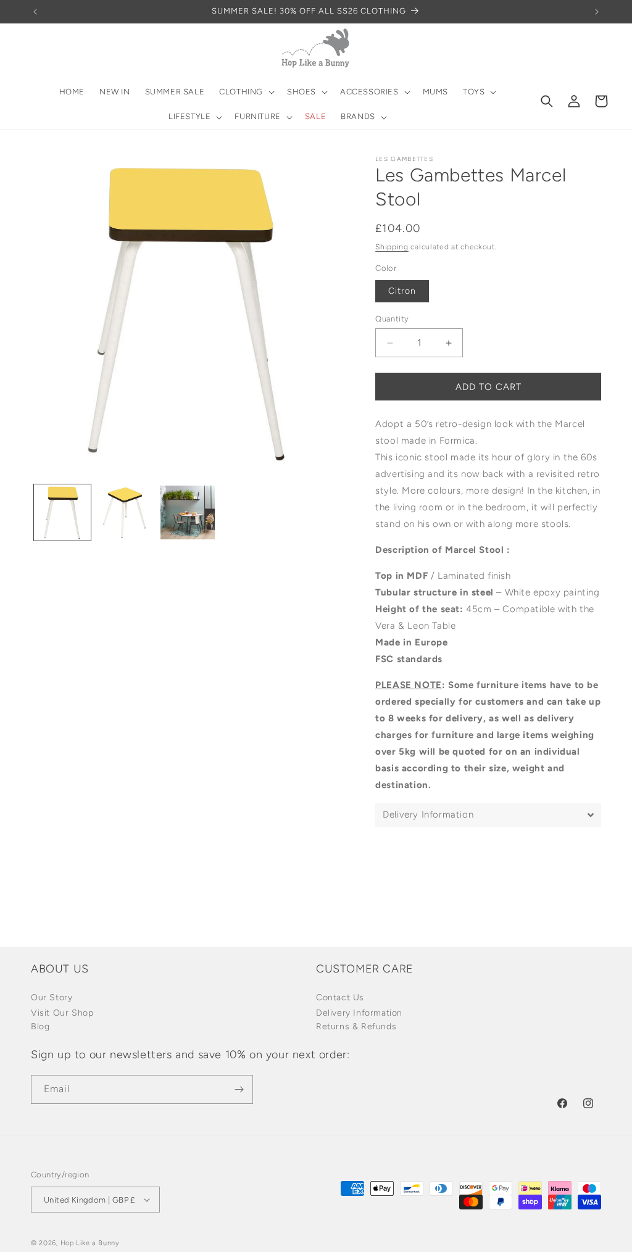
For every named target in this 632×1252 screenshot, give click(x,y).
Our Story (51, 997)
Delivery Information (359, 1013)
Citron (402, 291)
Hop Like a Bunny (90, 1243)
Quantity (392, 318)
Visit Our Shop (62, 1013)
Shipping (392, 247)
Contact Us (340, 997)
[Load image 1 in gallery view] (62, 512)
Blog (40, 1026)
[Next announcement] (596, 11)
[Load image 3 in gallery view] (187, 512)
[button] (246, 92)
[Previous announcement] (35, 11)
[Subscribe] (238, 1089)
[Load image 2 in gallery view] (125, 512)
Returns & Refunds (356, 1026)
